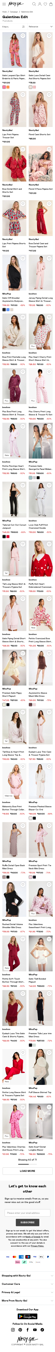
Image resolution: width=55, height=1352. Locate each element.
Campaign (14, 12)
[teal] (30, 477)
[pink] (4, 87)
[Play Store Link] (27, 1316)
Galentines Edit (27, 12)
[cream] (30, 818)
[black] (4, 309)
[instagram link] (13, 1330)
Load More (27, 1171)
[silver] (34, 477)
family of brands (32, 1237)
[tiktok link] (42, 1330)
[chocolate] (30, 704)
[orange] (8, 87)
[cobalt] (8, 309)
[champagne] (30, 87)
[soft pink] (34, 704)
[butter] (4, 704)
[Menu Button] (4, 4)
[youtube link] (35, 1330)
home (4, 12)
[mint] (34, 1045)
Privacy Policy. (37, 1246)
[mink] (4, 877)
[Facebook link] (27, 1330)
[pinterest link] (20, 1330)
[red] (8, 536)
